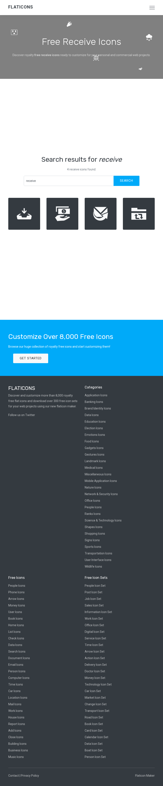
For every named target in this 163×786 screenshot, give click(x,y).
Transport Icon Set (97, 710)
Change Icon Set (96, 704)
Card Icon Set (94, 730)
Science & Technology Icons (103, 520)
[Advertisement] (81, 117)
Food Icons (92, 441)
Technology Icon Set (98, 684)
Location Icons (17, 697)
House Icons (16, 717)
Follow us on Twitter (21, 415)
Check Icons (16, 638)
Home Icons (16, 625)
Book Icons (15, 618)
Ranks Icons (93, 514)
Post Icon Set (93, 592)
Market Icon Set (95, 697)
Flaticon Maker (145, 775)
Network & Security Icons (101, 494)
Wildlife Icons (93, 566)
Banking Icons (94, 402)
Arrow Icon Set (94, 651)
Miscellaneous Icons (98, 474)
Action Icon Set (95, 658)
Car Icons (14, 691)
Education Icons (95, 421)
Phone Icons (16, 592)
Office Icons (92, 500)
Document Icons (19, 658)
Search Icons (16, 651)
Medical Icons (94, 467)
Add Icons (14, 730)
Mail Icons (14, 704)
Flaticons (20, 7)
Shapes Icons (94, 527)
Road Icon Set (94, 717)
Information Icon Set (98, 612)
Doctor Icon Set (95, 671)
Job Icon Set (93, 598)
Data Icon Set (94, 743)
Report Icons (16, 724)
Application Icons (96, 395)
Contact (13, 775)
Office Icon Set (94, 625)
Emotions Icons (95, 434)
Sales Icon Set (94, 605)
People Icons (93, 507)
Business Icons (18, 750)
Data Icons (92, 415)
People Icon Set (95, 585)
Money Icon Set (95, 678)
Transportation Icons (98, 553)
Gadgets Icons (94, 448)
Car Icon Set (93, 691)
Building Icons (17, 743)
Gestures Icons (94, 454)
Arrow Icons (16, 598)
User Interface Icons (98, 560)
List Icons (14, 631)
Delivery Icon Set (96, 664)
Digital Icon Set (94, 631)
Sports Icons (93, 546)
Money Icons (16, 605)
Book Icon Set (94, 724)
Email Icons (15, 664)
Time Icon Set (94, 645)
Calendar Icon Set (96, 737)
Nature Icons (93, 487)
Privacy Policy (30, 775)
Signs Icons (92, 540)
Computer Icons (19, 678)
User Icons (15, 612)
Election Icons (94, 428)
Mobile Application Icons (101, 481)
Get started (31, 358)
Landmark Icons (95, 461)
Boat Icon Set (94, 750)
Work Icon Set (94, 618)
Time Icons (15, 684)
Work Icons (15, 710)
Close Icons (15, 737)
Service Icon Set (95, 638)
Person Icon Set (95, 757)
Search (126, 181)
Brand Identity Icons (98, 408)
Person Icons (16, 671)
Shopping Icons (95, 533)
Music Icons (16, 757)
